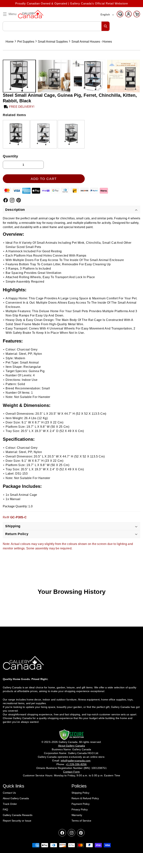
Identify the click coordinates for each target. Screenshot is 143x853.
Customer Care (120, 14)
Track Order (10, 803)
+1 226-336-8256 (76, 764)
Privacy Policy (80, 809)
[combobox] (56, 26)
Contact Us (9, 792)
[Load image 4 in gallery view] (123, 76)
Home (10, 41)
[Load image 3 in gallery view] (88, 76)
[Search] (105, 26)
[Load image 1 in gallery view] (19, 76)
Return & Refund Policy (85, 798)
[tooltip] (16, 134)
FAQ (5, 809)
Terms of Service (81, 820)
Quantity (10, 156)
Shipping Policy (80, 792)
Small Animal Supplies (53, 41)
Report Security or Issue (17, 820)
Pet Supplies (25, 41)
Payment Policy (81, 803)
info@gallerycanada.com (76, 760)
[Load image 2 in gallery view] (54, 76)
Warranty (77, 815)
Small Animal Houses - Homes (92, 41)
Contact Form (71, 771)
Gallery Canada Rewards (17, 815)
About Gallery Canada (16, 798)
